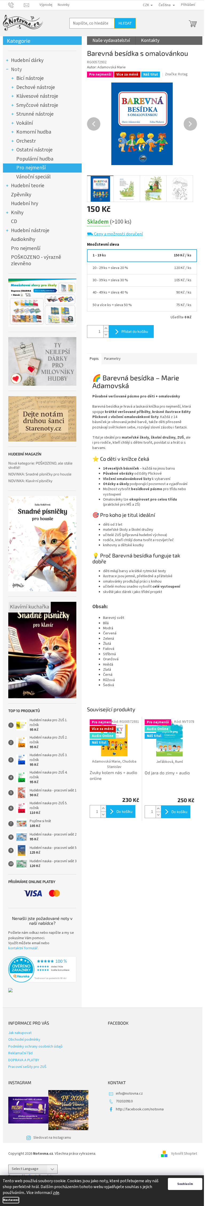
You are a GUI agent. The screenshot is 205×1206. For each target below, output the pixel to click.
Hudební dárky (27, 60)
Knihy (17, 212)
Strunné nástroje (35, 114)
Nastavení (11, 1200)
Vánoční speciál (33, 177)
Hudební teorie (27, 185)
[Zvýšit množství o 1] (106, 328)
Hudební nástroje (30, 230)
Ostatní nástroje (34, 150)
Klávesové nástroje (37, 96)
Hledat (125, 23)
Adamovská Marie (111, 67)
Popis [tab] (94, 358)
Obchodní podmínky (24, 1039)
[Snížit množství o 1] (106, 334)
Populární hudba (34, 159)
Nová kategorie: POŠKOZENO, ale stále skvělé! (40, 465)
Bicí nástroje (30, 78)
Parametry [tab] (112, 358)
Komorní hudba (33, 132)
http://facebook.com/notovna (140, 1109)
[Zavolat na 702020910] (16, 4)
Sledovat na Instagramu (52, 1137)
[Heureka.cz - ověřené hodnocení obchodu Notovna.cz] (42, 969)
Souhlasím (185, 1184)
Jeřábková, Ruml (169, 761)
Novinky (63, 4)
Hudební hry (24, 203)
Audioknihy (23, 239)
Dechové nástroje (35, 87)
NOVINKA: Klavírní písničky (30, 481)
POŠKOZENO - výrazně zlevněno (36, 260)
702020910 (124, 1101)
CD (14, 221)
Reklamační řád (20, 1053)
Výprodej (46, 4)
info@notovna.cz (129, 1093)
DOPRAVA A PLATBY (23, 1060)
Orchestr (26, 141)
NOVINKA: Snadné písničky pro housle (40, 474)
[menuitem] (111, 40)
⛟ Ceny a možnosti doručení (115, 234)
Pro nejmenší (31, 167)
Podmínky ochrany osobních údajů (35, 1046)
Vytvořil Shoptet (184, 1153)
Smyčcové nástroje (37, 105)
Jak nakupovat (19, 1033)
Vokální (24, 123)
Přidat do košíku (134, 331)
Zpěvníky (21, 194)
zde (56, 1193)
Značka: (176, 74)
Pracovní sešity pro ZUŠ (27, 1067)
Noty (16, 69)
